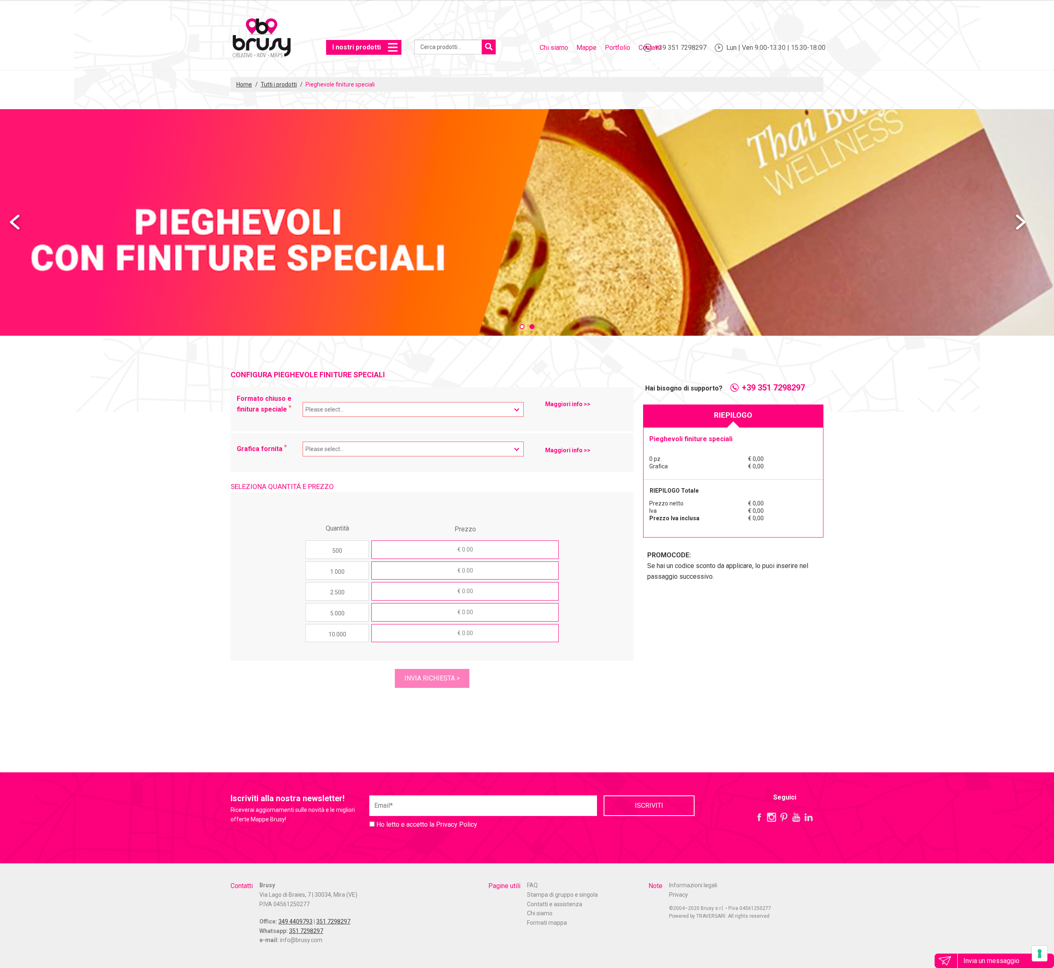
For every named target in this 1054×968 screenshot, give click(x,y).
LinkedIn (808, 817)
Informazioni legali (693, 885)
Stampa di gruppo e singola (562, 894)
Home (244, 84)
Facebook (759, 817)
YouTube (796, 817)
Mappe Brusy (261, 39)
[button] (522, 326)
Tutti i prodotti (279, 84)
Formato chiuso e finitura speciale (264, 404)
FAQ (532, 885)
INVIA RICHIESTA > (432, 678)
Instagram (771, 817)
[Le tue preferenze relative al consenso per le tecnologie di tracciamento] (1039, 953)
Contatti (650, 47)
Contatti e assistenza (554, 904)
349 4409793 (295, 921)
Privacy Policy (456, 824)
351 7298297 (333, 921)
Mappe (586, 47)
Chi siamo (554, 47)
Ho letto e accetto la (426, 824)
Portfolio (617, 47)
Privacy (678, 894)
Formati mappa (547, 922)
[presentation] (15, 222)
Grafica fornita (260, 449)
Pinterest (783, 817)
